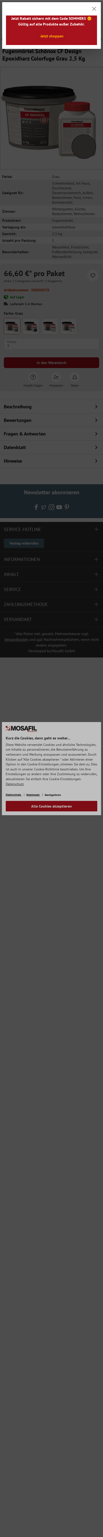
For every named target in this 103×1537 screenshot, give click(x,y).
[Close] (94, 9)
